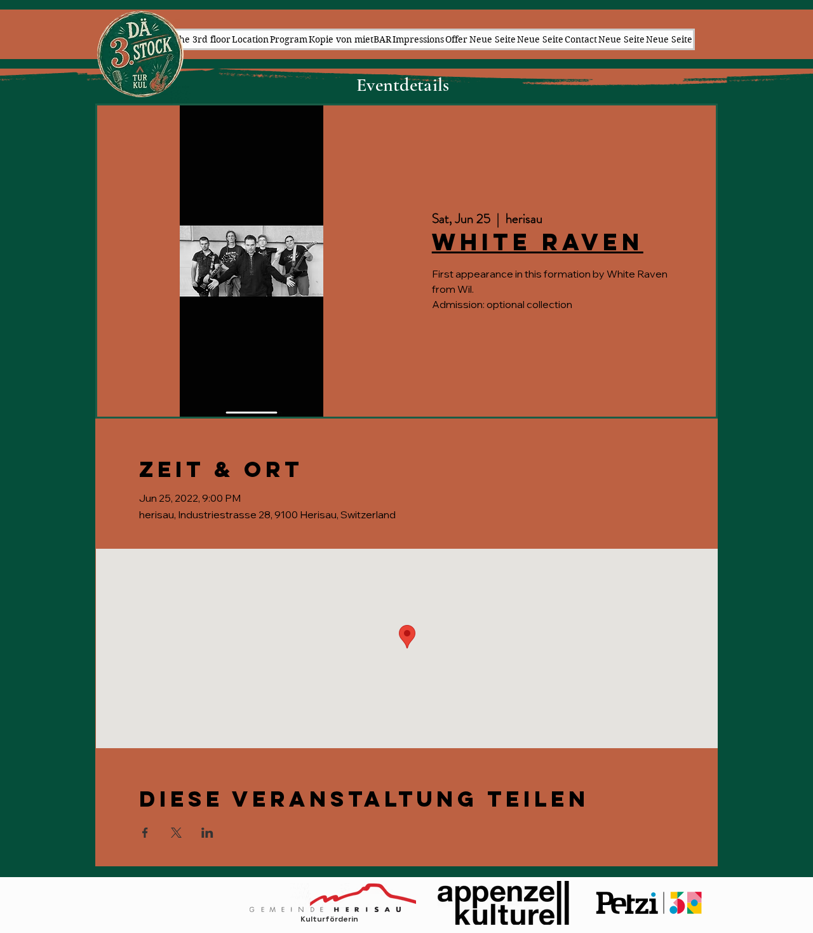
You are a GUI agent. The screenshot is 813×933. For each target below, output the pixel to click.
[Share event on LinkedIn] (207, 833)
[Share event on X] (176, 833)
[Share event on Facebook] (145, 833)
